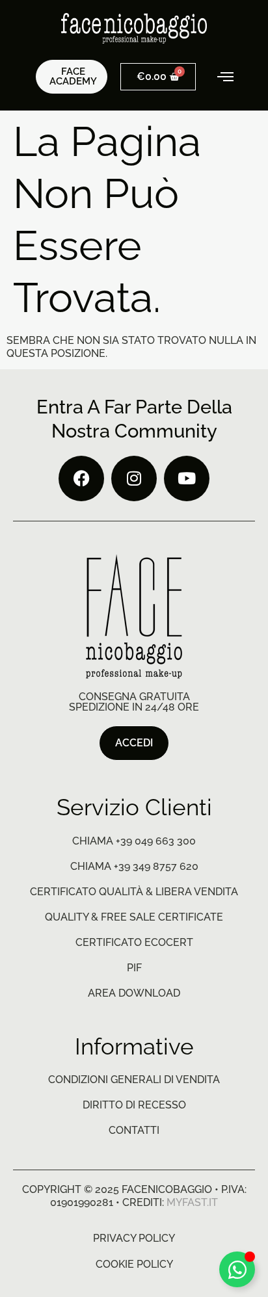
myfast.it (192, 1202)
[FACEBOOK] (81, 478)
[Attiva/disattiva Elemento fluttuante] (237, 1269)
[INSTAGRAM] (134, 478)
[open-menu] (217, 77)
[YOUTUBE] (186, 478)
